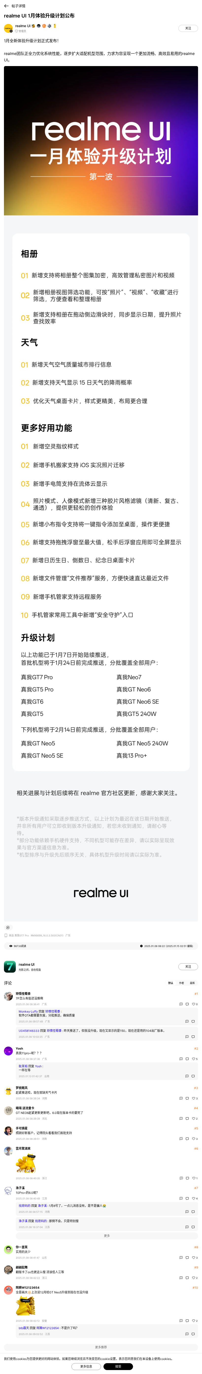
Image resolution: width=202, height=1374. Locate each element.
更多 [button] (107, 1236)
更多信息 (86, 1366)
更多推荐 (101, 1347)
